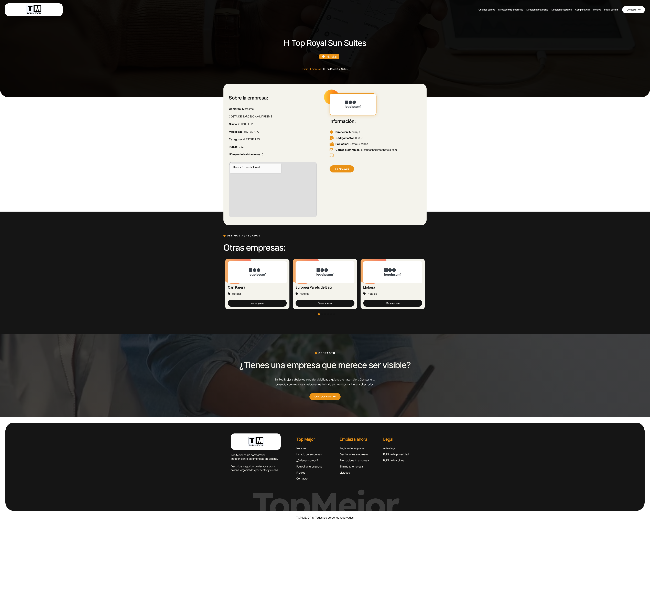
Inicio (305, 69)
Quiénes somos (487, 9)
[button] (342, 168)
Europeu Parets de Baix (246, 287)
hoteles (332, 56)
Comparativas (582, 9)
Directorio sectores (561, 9)
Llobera (301, 287)
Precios (597, 9)
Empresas (315, 69)
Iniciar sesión (611, 9)
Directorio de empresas (510, 9)
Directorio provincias (537, 9)
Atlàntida (370, 287)
